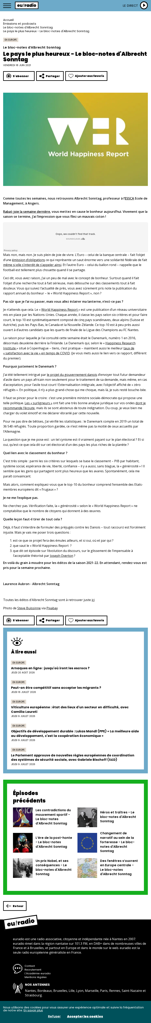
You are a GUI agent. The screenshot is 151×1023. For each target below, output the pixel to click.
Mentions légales (36, 977)
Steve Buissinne (29, 608)
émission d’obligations (28, 260)
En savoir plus (33, 1010)
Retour (18, 906)
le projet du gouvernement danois (72, 374)
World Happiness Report (59, 309)
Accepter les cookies (85, 1016)
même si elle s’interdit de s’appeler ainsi (32, 265)
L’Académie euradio (38, 973)
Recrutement (33, 970)
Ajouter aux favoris (89, 76)
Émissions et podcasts (19, 23)
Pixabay (52, 608)
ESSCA (129, 198)
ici (93, 600)
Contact (30, 966)
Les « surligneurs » (38, 403)
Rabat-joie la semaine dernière (26, 211)
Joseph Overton (61, 556)
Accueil (8, 20)
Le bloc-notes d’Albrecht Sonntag (28, 27)
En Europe (11, 39)
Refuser (54, 1016)
